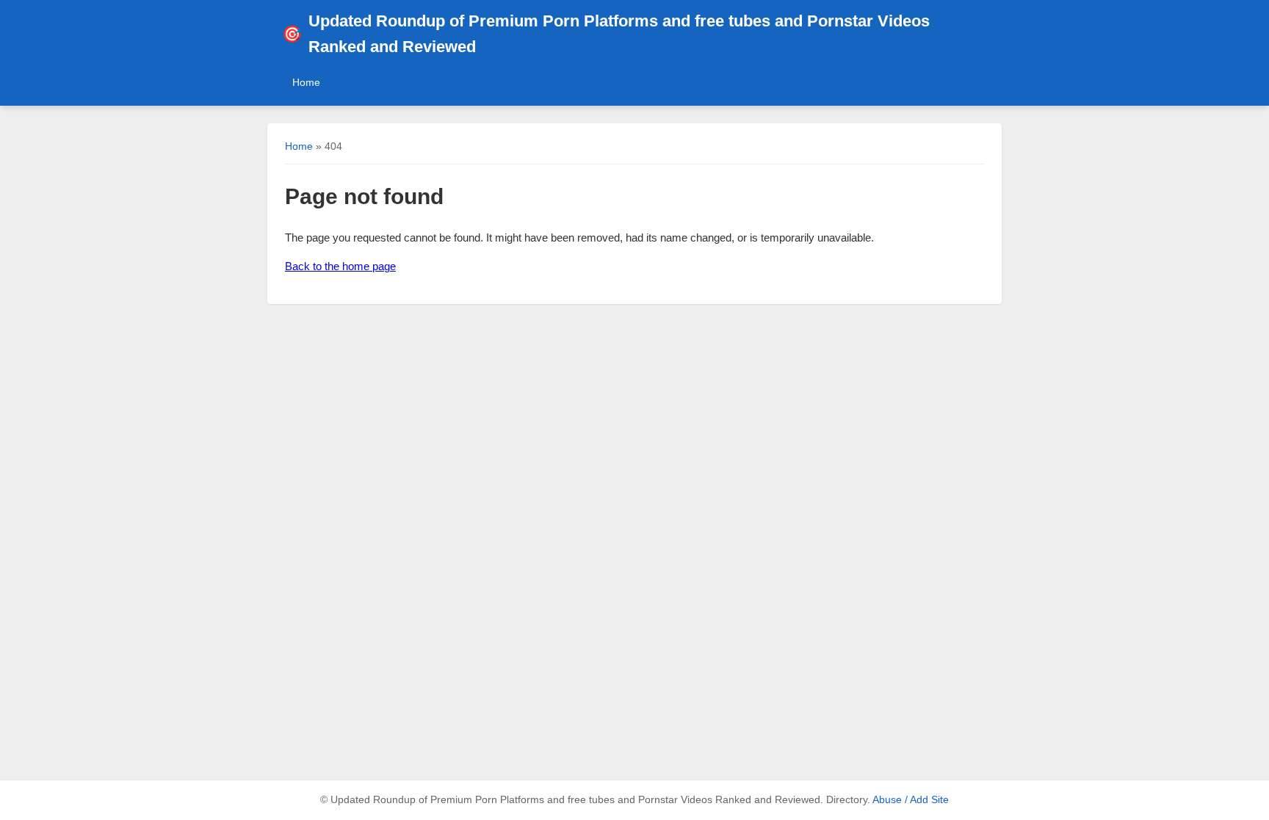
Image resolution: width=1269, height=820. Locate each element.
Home (306, 82)
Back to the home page (340, 266)
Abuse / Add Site (910, 799)
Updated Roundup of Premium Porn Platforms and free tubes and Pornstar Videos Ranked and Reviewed (606, 34)
